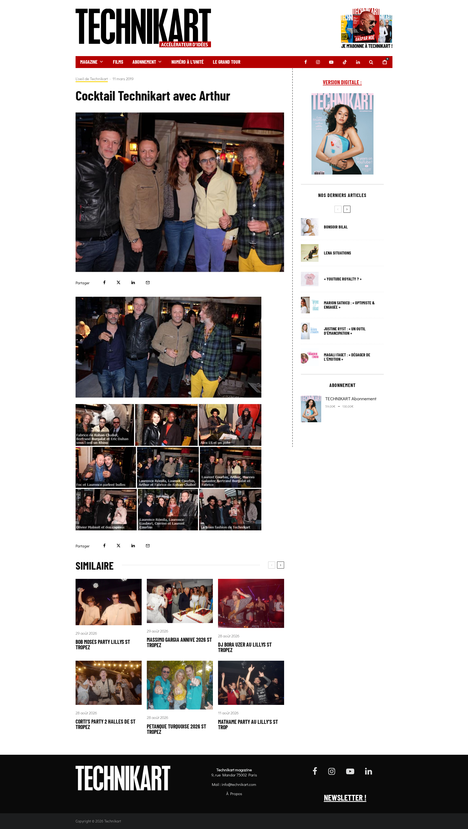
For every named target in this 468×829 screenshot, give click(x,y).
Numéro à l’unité (187, 62)
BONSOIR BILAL (336, 227)
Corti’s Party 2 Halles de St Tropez (105, 724)
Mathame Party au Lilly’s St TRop (248, 724)
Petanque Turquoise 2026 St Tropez (176, 729)
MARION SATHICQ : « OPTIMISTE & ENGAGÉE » (349, 305)
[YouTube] (331, 62)
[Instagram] (317, 62)
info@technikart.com (239, 784)
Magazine (89, 62)
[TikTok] (345, 62)
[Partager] (104, 282)
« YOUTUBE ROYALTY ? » (343, 279)
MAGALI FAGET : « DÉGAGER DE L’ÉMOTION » (347, 357)
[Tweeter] (118, 282)
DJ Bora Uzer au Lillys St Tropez (245, 647)
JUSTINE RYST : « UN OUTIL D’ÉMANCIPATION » (345, 331)
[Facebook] (305, 62)
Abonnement (144, 62)
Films (118, 62)
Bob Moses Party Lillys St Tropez (103, 644)
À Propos (234, 793)
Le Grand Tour (226, 62)
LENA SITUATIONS (337, 253)
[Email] (148, 282)
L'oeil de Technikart (92, 78)
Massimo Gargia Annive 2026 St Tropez (179, 642)
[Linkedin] (358, 62)
